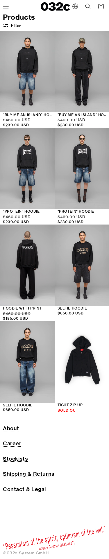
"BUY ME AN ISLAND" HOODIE (29, 115)
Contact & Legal (24, 489)
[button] (88, 6)
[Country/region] (75, 6)
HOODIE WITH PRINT (22, 308)
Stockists (15, 458)
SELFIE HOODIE (18, 405)
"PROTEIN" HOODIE (21, 211)
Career (12, 443)
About (11, 428)
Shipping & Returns (29, 474)
